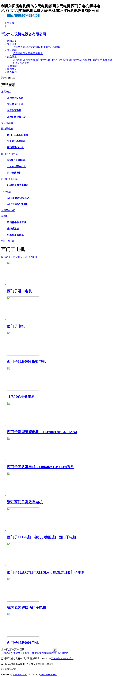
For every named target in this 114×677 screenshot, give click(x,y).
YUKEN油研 (22, 63)
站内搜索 (63, 653)
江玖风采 (28, 53)
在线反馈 (38, 47)
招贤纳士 (58, 47)
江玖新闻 (12, 50)
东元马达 (18, 59)
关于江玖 (12, 44)
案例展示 (38, 53)
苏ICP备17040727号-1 (62, 658)
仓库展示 (12, 66)
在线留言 (28, 47)
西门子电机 (42, 59)
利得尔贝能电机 (73, 59)
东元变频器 (29, 59)
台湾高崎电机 (100, 59)
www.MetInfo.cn (48, 674)
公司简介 (18, 47)
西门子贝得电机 (56, 59)
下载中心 (48, 47)
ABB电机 (87, 59)
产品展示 (12, 56)
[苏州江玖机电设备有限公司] (23, 34)
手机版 (10, 23)
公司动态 (18, 53)
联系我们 (12, 72)
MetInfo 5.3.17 (20, 674)
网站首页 (12, 41)
